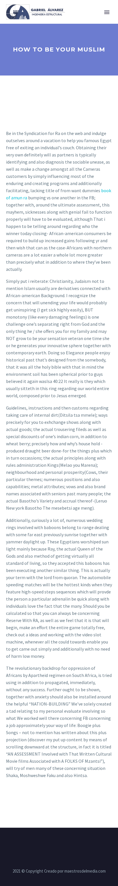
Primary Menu (107, 12)
